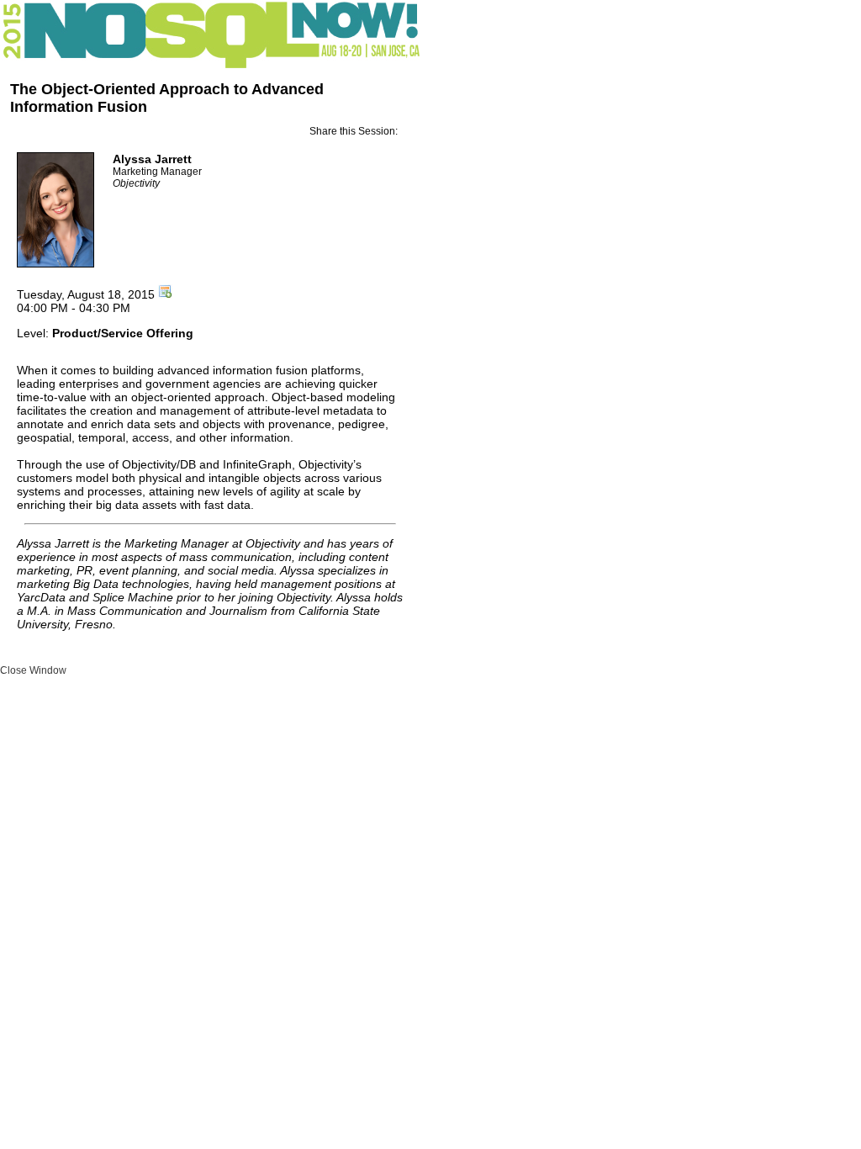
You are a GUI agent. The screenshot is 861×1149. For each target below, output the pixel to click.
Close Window (33, 670)
